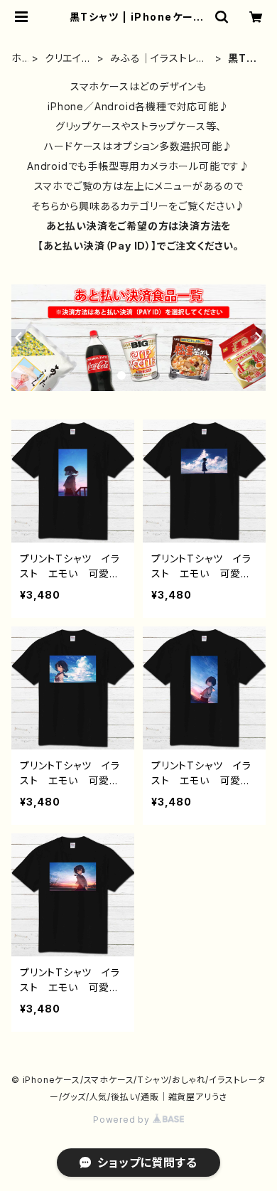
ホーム (16, 58)
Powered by (123, 1119)
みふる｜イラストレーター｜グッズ (158, 58)
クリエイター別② (68, 58)
